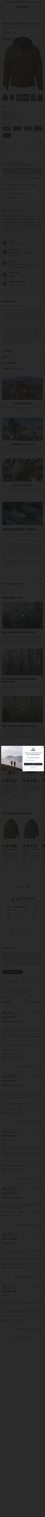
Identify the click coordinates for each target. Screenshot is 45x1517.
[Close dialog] (43, 747)
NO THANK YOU (33, 767)
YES (33, 764)
